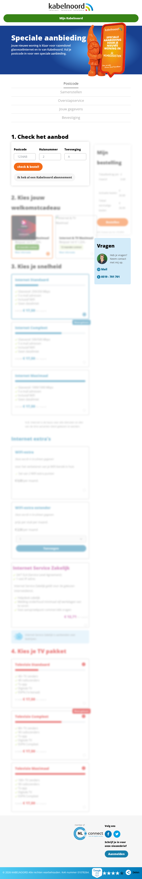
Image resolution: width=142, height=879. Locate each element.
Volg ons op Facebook (108, 834)
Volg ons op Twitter (116, 834)
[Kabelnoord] (71, 7)
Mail (104, 269)
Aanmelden (116, 854)
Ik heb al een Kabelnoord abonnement (44, 177)
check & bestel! (28, 167)
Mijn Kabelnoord (71, 18)
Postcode (20, 149)
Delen (136, 872)
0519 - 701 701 (110, 277)
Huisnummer (48, 149)
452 (97, 873)
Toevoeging (72, 149)
